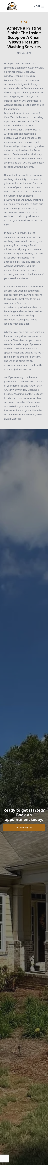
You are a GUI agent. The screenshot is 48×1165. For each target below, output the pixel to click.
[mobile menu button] (43, 6)
